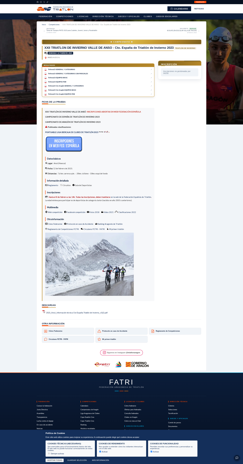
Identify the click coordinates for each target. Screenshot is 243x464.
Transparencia (42, 417)
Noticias (199, 9)
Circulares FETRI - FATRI (94, 229)
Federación (45, 16)
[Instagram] (41, 2)
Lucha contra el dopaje (45, 421)
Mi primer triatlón (116, 229)
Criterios (171, 406)
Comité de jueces (174, 423)
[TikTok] (47, 2)
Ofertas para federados (132, 410)
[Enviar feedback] (237, 458)
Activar (104, 452)
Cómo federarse (130, 406)
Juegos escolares (166, 16)
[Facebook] (37, 2)
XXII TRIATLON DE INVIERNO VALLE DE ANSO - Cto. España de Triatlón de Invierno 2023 (109, 47)
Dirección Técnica (103, 16)
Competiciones (64, 16)
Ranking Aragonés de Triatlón (110, 224)
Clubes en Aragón (130, 417)
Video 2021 (108, 212)
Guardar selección (77, 460)
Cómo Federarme (55, 224)
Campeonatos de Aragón (89, 410)
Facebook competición (75, 212)
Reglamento (53, 185)
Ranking (83, 425)
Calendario (181, 9)
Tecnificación (173, 413)
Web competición (54, 212)
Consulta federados (131, 413)
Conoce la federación (44, 406)
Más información (100, 460)
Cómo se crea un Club (132, 421)
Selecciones (172, 410)
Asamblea (40, 413)
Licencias (82, 16)
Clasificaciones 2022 (127, 212)
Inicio (44, 25)
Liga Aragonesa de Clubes (90, 413)
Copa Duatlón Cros (87, 417)
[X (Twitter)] (44, 2)
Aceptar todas (54, 460)
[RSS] (52, 2)
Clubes (148, 16)
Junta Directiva (42, 410)
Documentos (172, 426)
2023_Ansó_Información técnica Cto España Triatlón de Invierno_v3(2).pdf (76, 313)
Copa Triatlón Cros (87, 421)
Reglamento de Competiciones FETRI (63, 229)
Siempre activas (57, 454)
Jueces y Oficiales (129, 16)
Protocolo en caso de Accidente (79, 224)
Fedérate (200, 2)
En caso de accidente (45, 425)
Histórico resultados (87, 429)
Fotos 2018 (94, 212)
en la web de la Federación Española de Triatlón (131, 197)
